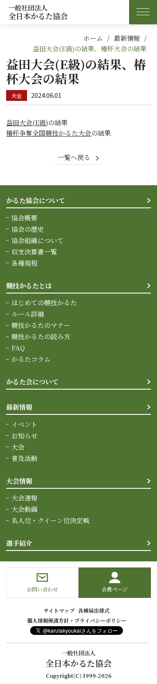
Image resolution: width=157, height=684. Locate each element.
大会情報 (19, 480)
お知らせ (24, 435)
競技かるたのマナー (40, 325)
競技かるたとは (29, 285)
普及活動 (24, 458)
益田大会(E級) (27, 122)
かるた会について (32, 381)
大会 (17, 446)
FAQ (18, 347)
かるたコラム (31, 359)
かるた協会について (35, 200)
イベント (24, 424)
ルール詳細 (27, 313)
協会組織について (37, 240)
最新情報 (127, 38)
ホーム (93, 38)
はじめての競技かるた (44, 302)
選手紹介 (19, 542)
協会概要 (24, 217)
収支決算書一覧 (34, 251)
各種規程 (24, 262)
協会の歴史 (27, 229)
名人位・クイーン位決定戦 (50, 520)
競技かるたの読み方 (40, 336)
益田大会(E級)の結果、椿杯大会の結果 (90, 48)
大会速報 (24, 497)
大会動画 (24, 509)
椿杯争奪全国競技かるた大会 (48, 132)
